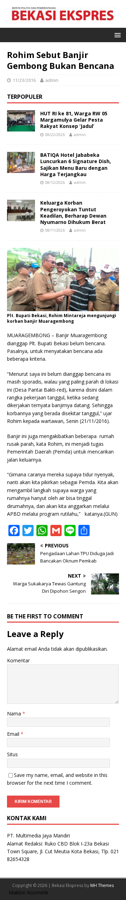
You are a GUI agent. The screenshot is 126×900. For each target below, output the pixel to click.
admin (51, 80)
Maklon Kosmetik (28, 892)
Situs (12, 754)
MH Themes (102, 885)
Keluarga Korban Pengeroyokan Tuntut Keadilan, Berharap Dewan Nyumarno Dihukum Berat (73, 212)
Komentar (18, 660)
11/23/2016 (24, 80)
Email (14, 734)
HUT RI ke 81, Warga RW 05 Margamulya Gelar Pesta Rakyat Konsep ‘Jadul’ (73, 119)
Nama (14, 713)
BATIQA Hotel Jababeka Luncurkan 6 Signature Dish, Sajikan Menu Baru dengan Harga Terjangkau (75, 165)
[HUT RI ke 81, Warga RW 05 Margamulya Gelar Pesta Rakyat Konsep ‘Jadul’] (21, 127)
